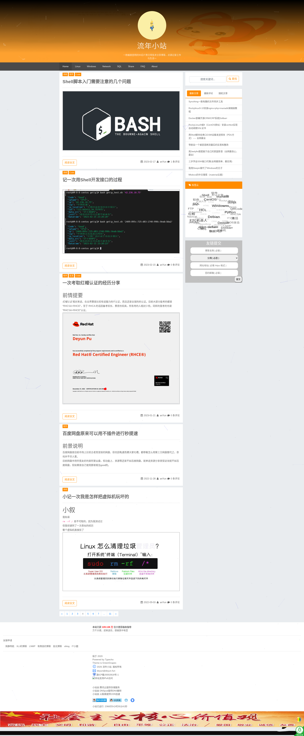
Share (131, 66)
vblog (67, 646)
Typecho (109, 659)
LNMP (32, 646)
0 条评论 (175, 264)
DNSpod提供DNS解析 (111, 690)
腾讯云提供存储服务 (110, 687)
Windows (91, 66)
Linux (77, 66)
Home (66, 66)
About (154, 66)
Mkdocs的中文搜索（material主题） (206, 174)
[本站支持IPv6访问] (102, 678)
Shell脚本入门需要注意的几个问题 (97, 81)
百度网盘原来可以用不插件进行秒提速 (100, 433)
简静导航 (9, 646)
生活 (71, 276)
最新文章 (194, 93)
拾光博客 (57, 646)
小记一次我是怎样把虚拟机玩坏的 (96, 496)
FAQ (143, 66)
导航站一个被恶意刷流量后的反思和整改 (208, 144)
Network (106, 66)
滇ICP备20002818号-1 (107, 674)
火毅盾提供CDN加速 (110, 694)
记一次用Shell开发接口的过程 (92, 179)
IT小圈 (75, 646)
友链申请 (7, 640)
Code (78, 74)
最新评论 (208, 93)
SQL (119, 66)
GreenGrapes (109, 663)
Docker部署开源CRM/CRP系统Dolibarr (208, 118)
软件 (71, 74)
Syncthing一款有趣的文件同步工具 (206, 101)
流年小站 (152, 46)
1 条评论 (175, 161)
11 (110, 613)
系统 (65, 74)
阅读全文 (70, 162)
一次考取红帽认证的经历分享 (91, 282)
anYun (163, 161)
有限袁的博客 (44, 646)
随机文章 (223, 93)
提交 (238, 279)
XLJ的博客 (21, 646)
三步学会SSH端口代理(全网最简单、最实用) (210, 161)
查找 (234, 78)
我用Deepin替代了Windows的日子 (205, 168)
